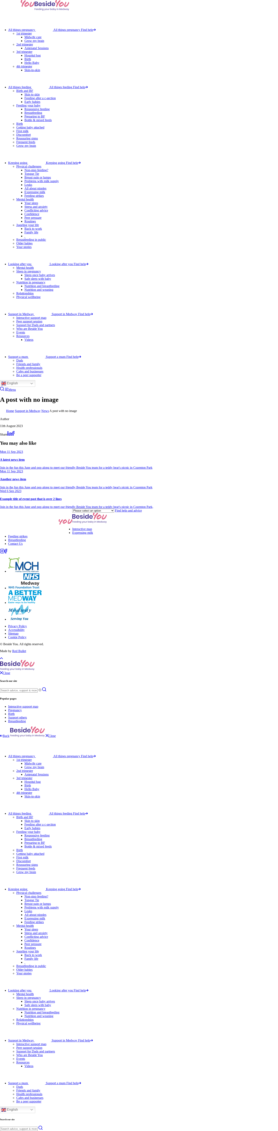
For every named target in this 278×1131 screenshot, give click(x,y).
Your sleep (31, 203)
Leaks (28, 184)
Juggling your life (27, 225)
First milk (22, 131)
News (45, 411)
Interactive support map (31, 317)
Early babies (32, 102)
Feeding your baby (28, 105)
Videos (28, 339)
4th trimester (24, 66)
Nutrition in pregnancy (30, 282)
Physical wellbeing (28, 297)
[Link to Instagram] (2, 552)
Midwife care (33, 37)
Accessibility (16, 630)
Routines (30, 221)
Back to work (33, 228)
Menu (12, 389)
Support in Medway (21, 314)
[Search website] (2, 389)
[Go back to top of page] (1, 658)
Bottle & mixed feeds (38, 120)
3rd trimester (24, 51)
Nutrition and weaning (38, 289)
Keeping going (17, 163)
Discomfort (23, 134)
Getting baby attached (30, 127)
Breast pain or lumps (37, 177)
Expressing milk (34, 192)
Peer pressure (33, 217)
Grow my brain (34, 40)
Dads (19, 360)
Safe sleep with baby (37, 278)
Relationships (25, 293)
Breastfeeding (33, 112)
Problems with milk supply (41, 181)
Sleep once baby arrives (39, 275)
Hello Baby (31, 62)
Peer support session (29, 321)
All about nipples (35, 188)
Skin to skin (32, 94)
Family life (31, 232)
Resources (23, 336)
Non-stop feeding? (36, 170)
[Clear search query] (39, 690)
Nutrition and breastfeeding (41, 286)
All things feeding (19, 87)
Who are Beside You (29, 328)
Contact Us (15, 543)
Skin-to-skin (32, 70)
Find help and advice (128, 510)
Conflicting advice (36, 210)
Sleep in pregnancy (28, 271)
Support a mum (18, 356)
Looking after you (19, 264)
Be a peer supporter (28, 375)
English (12, 383)
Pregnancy (15, 710)
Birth (27, 59)
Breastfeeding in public (31, 239)
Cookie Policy (17, 637)
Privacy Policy (17, 626)
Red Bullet (19, 651)
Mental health (25, 199)
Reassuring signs (27, 138)
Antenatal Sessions (36, 48)
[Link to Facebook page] (5, 552)
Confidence (31, 214)
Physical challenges (28, 166)
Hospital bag (32, 55)
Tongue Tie (31, 173)
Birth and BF (24, 91)
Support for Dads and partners (35, 325)
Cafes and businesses (29, 371)
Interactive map (82, 529)
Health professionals (29, 367)
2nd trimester (24, 44)
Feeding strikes (34, 195)
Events (20, 332)
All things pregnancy (21, 30)
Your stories (24, 247)
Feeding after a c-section (40, 98)
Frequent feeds (25, 142)
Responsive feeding (37, 109)
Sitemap (13, 633)
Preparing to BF (34, 116)
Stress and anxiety (36, 206)
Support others (17, 717)
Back (6, 736)
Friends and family (28, 364)
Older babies (24, 243)
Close (52, 736)
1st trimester (24, 33)
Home (10, 411)
